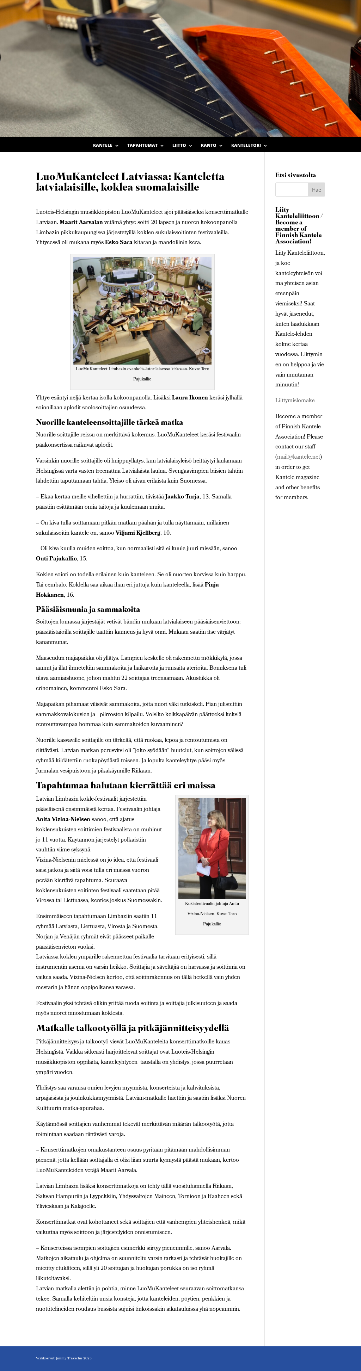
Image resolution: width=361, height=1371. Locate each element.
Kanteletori (246, 145)
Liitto (179, 145)
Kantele (102, 145)
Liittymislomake (295, 401)
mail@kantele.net (298, 457)
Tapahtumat (142, 145)
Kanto (208, 145)
